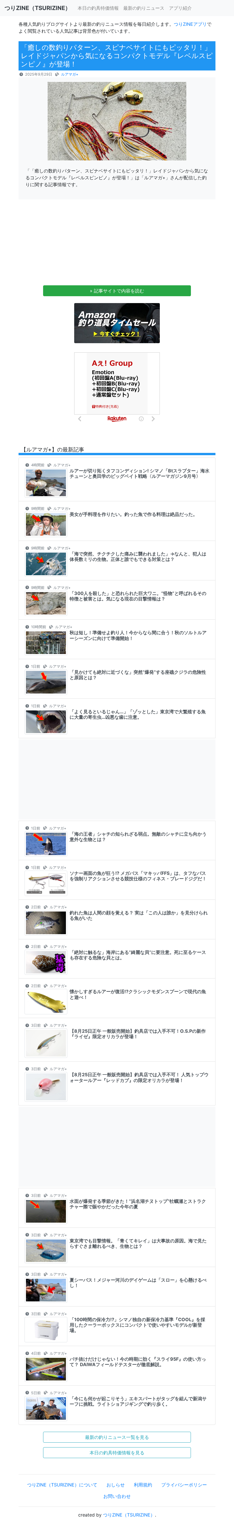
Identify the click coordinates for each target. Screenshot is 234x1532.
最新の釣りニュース (143, 8)
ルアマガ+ (69, 74)
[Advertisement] (117, 244)
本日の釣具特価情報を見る (117, 1453)
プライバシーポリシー (184, 1485)
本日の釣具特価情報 (98, 8)
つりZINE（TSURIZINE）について (62, 1485)
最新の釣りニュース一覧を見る (117, 1437)
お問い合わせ (117, 1496)
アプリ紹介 (180, 8)
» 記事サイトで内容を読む (117, 291)
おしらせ (115, 1485)
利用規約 (143, 1485)
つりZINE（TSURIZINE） (129, 1515)
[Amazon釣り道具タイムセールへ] (117, 322)
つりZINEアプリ (190, 24)
